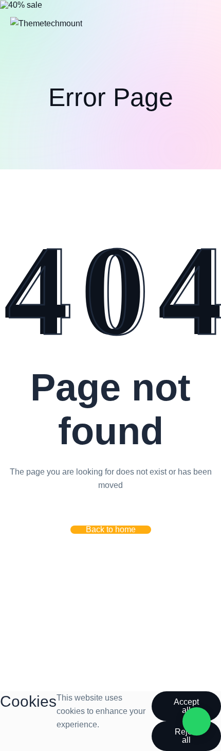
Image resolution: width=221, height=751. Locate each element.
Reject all (186, 735)
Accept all (186, 705)
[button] (110, 530)
